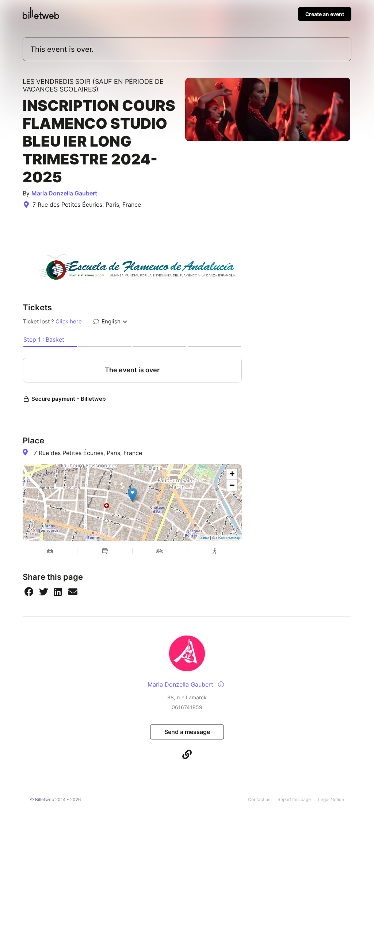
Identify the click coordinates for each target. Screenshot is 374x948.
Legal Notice (331, 799)
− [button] (232, 485)
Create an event (324, 14)
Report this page (294, 799)
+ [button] (232, 473)
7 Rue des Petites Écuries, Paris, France (88, 452)
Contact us (259, 799)
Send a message (187, 731)
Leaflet (204, 538)
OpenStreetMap (228, 538)
